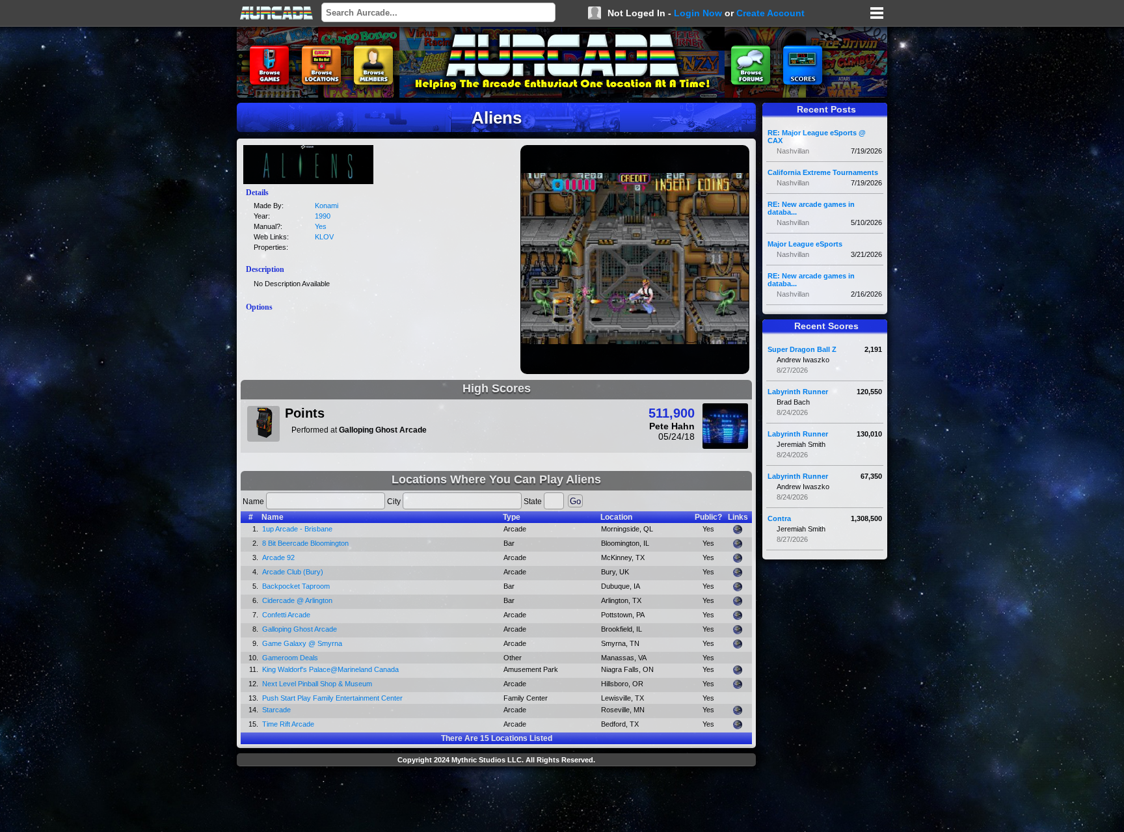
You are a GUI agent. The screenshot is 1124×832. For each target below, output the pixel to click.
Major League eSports (805, 244)
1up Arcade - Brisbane (297, 529)
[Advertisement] (496, 801)
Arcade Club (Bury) (292, 572)
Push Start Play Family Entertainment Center (332, 698)
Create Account (770, 13)
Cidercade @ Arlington (297, 600)
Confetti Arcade (286, 615)
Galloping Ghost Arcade (299, 629)
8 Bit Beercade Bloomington (305, 543)
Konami (326, 205)
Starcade (276, 710)
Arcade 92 (278, 557)
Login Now (698, 13)
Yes (321, 226)
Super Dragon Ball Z (802, 349)
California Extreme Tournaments (823, 172)
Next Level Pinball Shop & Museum (317, 684)
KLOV (324, 237)
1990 (322, 216)
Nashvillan (793, 151)
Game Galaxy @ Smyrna (302, 643)
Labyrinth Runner (798, 392)
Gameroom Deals (290, 658)
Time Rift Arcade (288, 724)
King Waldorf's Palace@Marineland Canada (330, 669)
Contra (779, 518)
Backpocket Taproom (296, 586)
